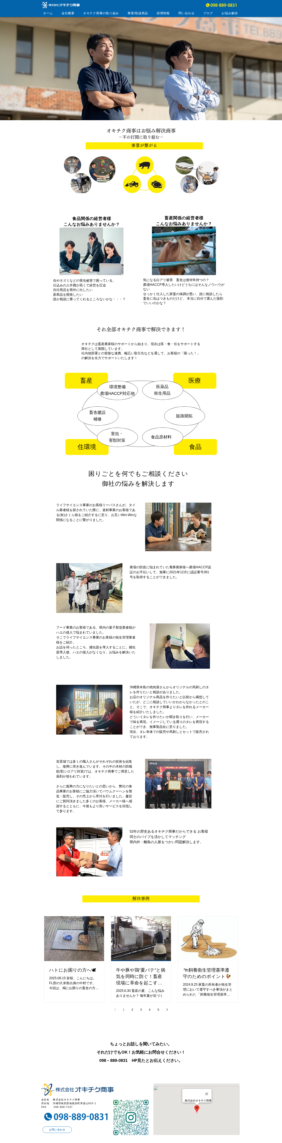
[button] (101, 13)
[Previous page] (115, 1009)
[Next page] (167, 1009)
